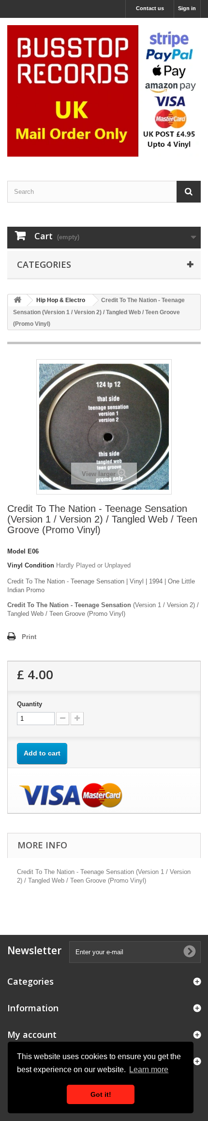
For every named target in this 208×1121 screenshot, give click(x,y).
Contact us (150, 8)
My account (32, 1034)
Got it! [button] (100, 1094)
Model (16, 551)
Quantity (29, 704)
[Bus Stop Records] (104, 91)
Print (29, 637)
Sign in (187, 8)
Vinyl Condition (30, 565)
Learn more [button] (148, 1069)
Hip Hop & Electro (60, 300)
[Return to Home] (17, 300)
